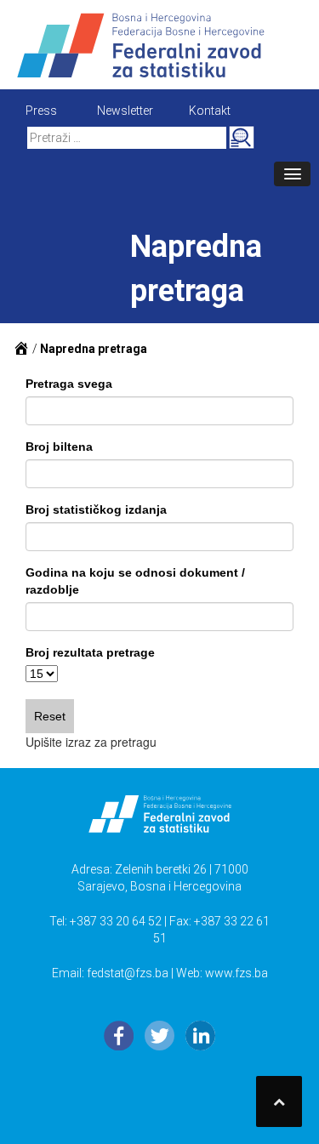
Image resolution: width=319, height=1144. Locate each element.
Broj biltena (59, 446)
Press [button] (41, 110)
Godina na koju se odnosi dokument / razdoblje (135, 581)
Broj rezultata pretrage (90, 652)
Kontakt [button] (210, 110)
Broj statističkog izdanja (96, 509)
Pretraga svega (69, 383)
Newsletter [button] (125, 110)
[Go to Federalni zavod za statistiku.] (21, 349)
